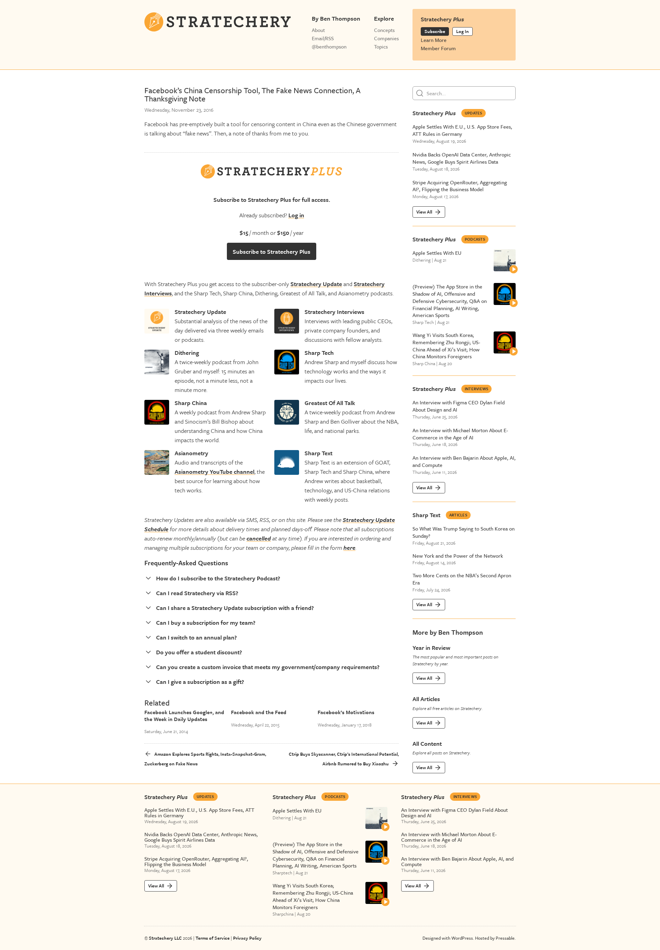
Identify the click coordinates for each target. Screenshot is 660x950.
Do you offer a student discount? (199, 652)
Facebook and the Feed (258, 712)
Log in (296, 215)
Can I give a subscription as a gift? (200, 681)
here (349, 547)
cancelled (258, 538)
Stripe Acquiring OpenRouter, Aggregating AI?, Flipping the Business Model (459, 186)
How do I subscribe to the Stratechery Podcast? (218, 578)
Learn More (434, 40)
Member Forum (438, 48)
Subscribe (435, 31)
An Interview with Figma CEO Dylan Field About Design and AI (458, 406)
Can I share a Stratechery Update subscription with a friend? (235, 607)
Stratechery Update (316, 284)
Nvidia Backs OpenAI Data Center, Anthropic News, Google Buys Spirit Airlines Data (461, 158)
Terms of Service (213, 938)
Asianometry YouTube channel (214, 471)
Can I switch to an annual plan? (196, 637)
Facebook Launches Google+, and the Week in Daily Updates (184, 715)
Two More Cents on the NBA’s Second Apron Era (461, 579)
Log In (462, 31)
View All (424, 211)
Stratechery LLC (165, 938)
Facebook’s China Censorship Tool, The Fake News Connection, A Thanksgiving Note (252, 94)
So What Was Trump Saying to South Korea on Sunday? (463, 532)
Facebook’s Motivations (346, 712)
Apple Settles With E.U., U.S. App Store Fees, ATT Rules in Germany (462, 130)
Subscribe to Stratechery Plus (271, 251)
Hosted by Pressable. (495, 938)
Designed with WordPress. (448, 938)
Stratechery (434, 113)
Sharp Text (426, 515)
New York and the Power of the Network (457, 555)
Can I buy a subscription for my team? (205, 622)
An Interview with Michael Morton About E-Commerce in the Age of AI (460, 434)
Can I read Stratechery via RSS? (197, 593)
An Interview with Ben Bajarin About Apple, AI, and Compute (464, 461)
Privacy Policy (247, 938)
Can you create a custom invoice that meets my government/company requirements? (268, 667)
